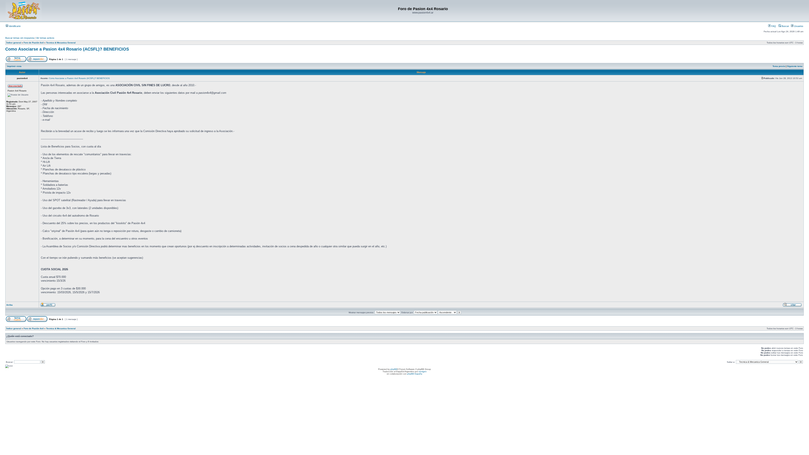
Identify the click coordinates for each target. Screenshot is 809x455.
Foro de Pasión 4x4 (34, 42)
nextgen (423, 371)
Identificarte (14, 26)
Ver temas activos (45, 38)
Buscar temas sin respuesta (19, 38)
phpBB (393, 369)
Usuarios (798, 26)
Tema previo (779, 66)
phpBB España (414, 374)
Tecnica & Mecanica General (61, 42)
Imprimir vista (14, 66)
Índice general (13, 42)
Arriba (9, 305)
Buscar (785, 26)
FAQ (773, 26)
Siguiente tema (794, 66)
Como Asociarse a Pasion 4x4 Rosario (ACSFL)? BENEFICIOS (67, 49)
